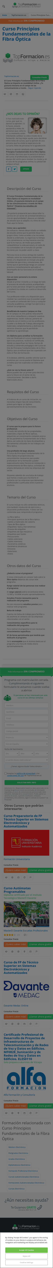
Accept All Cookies (26, 1250)
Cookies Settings (26, 1262)
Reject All (26, 1256)
